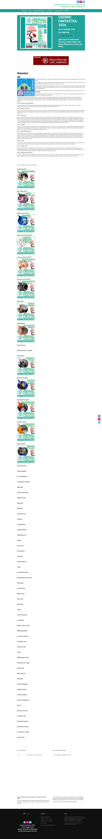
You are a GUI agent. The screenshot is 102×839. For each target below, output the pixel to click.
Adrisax (19, 652)
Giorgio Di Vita (20, 737)
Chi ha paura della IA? (22, 636)
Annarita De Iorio (21, 514)
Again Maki (20, 487)
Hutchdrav (19, 519)
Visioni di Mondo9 (21, 471)
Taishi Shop (20, 556)
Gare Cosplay (50, 10)
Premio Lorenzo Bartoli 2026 (24, 235)
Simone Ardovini (21, 673)
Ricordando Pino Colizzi (23, 400)
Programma (24, 10)
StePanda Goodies (22, 689)
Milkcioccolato (21, 593)
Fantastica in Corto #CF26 (23, 279)
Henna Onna (20, 583)
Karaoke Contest (59, 10)
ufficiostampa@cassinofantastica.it (48, 825)
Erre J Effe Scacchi (21, 466)
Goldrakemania (21, 323)
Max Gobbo (20, 679)
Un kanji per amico (22, 641)
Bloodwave (20, 508)
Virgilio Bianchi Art (22, 535)
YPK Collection (21, 551)
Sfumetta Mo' (20, 668)
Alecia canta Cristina (22, 378)
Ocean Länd (20, 599)
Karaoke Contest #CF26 (23, 213)
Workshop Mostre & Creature (24, 577)
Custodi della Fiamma (22, 572)
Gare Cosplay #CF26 (22, 191)
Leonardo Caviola (21, 422)
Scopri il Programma (66, 35)
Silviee (19, 567)
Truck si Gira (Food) (22, 615)
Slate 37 (19, 705)
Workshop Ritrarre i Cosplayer (24, 350)
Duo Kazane (20, 604)
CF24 (19, 77)
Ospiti (30, 10)
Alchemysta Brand (21, 529)
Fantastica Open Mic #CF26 (24, 257)
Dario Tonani (20, 301)
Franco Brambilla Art (22, 476)
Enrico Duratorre (21, 345)
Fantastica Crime (21, 647)
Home (18, 10)
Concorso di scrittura (22, 710)
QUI (76, 797)
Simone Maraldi (21, 444)
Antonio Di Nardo (21, 561)
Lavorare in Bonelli (22, 694)
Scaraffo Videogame (22, 684)
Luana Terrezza (21, 588)
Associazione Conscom (23, 726)
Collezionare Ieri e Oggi (23, 663)
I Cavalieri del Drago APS (23, 482)
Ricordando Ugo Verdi (22, 721)
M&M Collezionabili (22, 631)
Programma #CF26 (21, 169)
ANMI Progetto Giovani (23, 657)
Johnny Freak (20, 356)
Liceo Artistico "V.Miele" (23, 732)
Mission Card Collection (23, 700)
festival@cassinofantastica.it (71, 90)
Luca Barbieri (20, 620)
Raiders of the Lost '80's (23, 625)
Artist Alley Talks (21, 716)
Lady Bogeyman (21, 524)
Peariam (19, 540)
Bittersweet (20, 503)
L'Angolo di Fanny (21, 498)
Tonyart (19, 609)
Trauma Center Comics (22, 492)
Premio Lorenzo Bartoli (39, 10)
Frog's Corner (20, 545)
